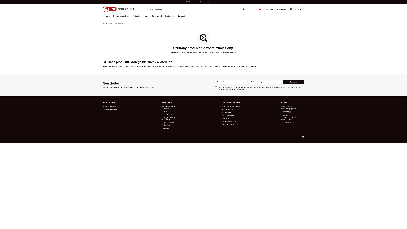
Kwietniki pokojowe (140, 16)
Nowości (181, 16)
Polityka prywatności (229, 121)
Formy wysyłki (226, 112)
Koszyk (164, 111)
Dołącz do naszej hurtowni (231, 106)
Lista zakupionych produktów (168, 118)
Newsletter (111, 83)
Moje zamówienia (110, 102)
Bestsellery (169, 16)
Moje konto (167, 102)
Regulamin (225, 118)
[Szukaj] (243, 9)
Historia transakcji (168, 122)
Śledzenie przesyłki (110, 109)
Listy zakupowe (280, 9)
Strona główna (107, 23)
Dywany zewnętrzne (121, 16)
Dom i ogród (157, 16)
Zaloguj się (269, 9)
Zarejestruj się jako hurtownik (168, 107)
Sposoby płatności (228, 115)
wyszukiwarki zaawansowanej (224, 52)
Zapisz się (294, 82)
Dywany (106, 16)
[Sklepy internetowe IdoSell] (303, 137)
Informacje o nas (227, 109)
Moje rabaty (166, 125)
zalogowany (253, 66)
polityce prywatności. (238, 89)
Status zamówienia (109, 106)
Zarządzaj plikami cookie (230, 124)
